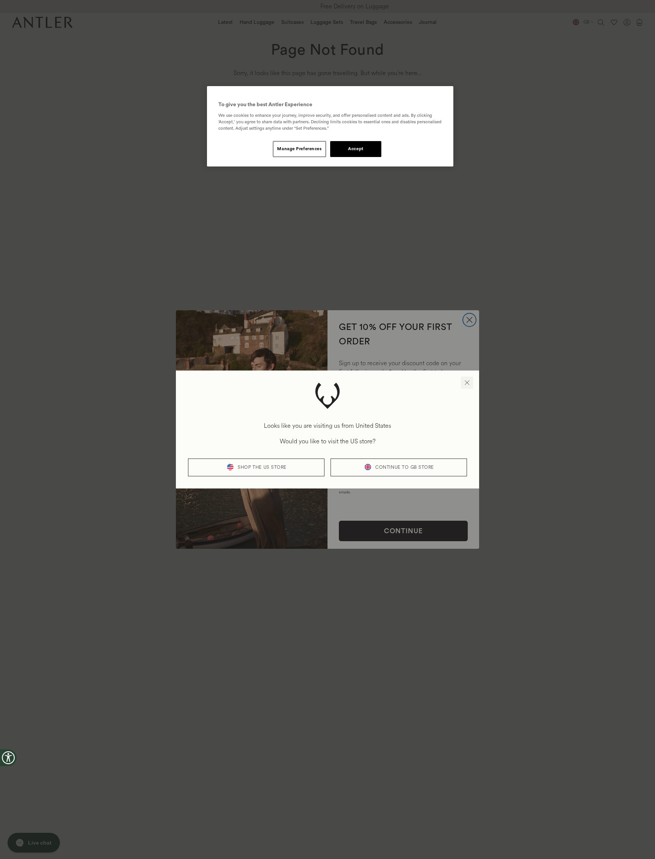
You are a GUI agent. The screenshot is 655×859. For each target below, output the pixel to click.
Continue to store (404, 467)
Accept (355, 149)
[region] (330, 126)
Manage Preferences (299, 149)
